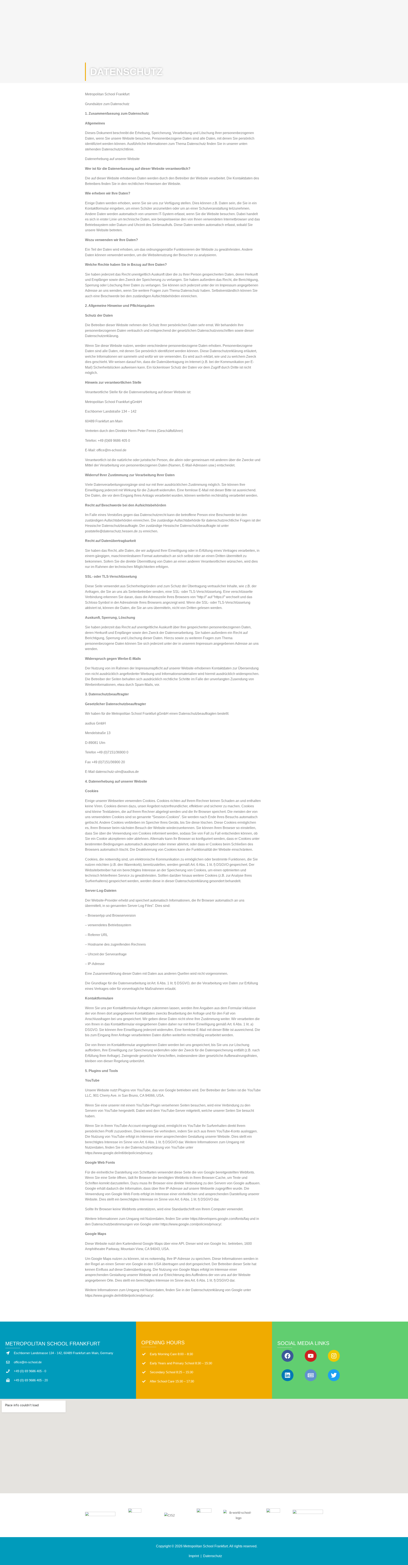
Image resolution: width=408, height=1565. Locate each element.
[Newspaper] (311, 1375)
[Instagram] (334, 1356)
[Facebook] (287, 1356)
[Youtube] (311, 1356)
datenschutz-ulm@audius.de (117, 771)
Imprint (194, 1556)
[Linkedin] (287, 1375)
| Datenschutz (212, 1556)
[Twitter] (334, 1375)
